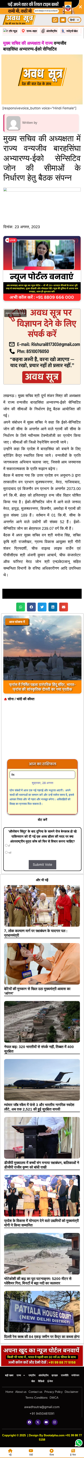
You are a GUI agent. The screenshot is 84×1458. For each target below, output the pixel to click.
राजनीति (64, 1375)
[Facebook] (29, 1422)
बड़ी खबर (9, 1375)
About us (21, 1391)
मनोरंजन (75, 1375)
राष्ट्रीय (32, 1375)
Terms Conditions (36, 1397)
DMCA (54, 1397)
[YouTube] (63, 20)
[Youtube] (46, 1422)
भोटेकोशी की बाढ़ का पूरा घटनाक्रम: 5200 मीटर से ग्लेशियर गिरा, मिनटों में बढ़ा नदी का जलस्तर (37, 1281)
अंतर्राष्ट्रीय (43, 1375)
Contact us (35, 1391)
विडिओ (41, 1381)
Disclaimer (71, 1391)
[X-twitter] (38, 1422)
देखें (31, 1454)
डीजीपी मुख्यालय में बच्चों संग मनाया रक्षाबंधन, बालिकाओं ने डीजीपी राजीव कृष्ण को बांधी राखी (41, 1165)
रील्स (51, 1454)
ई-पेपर (50, 1381)
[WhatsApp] (55, 20)
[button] (20, 607)
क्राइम (55, 1375)
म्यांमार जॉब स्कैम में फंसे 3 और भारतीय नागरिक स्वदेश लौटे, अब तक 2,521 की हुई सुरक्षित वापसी (39, 1107)
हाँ (9, 845)
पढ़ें (10, 1454)
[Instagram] (55, 1422)
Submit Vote (42, 865)
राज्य (19, 1375)
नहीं (9, 852)
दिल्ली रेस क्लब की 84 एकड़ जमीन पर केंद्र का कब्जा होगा (42, 1337)
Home (9, 1391)
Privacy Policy (53, 1391)
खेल (33, 1381)
